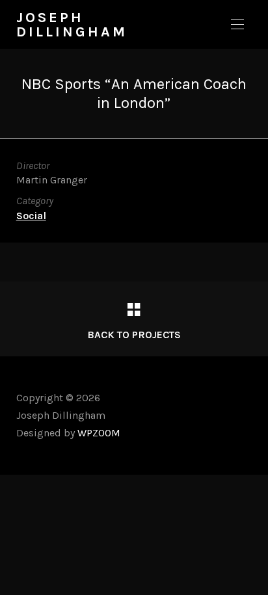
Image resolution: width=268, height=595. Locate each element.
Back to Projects (134, 334)
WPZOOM (98, 433)
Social (31, 215)
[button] (237, 24)
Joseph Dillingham (71, 24)
